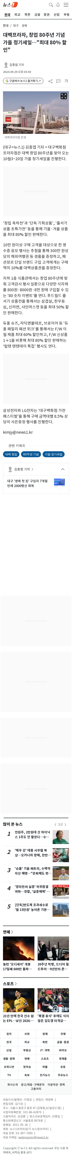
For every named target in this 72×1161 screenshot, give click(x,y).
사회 (27, 1034)
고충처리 (36, 1089)
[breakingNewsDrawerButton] (58, 4)
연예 (6, 932)
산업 (9, 1050)
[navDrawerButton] (66, 4)
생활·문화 (9, 1059)
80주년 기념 (31, 454)
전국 (6, 26)
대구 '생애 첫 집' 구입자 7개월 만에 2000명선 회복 (27, 483)
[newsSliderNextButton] (65, 824)
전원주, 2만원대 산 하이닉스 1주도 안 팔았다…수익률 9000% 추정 (32, 837)
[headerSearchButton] (51, 4)
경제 (45, 1034)
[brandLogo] (10, 4)
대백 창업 (11, 454)
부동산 (27, 1050)
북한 (45, 1042)
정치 (9, 1034)
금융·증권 (63, 1042)
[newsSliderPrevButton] (55, 824)
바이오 (63, 1050)
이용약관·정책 (56, 1084)
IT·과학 (45, 1050)
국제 (63, 1034)
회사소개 (12, 1084)
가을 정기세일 (53, 454)
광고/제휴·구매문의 (32, 1084)
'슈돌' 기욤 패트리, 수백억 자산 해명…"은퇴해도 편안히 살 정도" (33, 873)
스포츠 (8, 983)
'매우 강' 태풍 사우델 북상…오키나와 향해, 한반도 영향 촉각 (33, 855)
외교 (27, 1042)
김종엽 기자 (16, 65)
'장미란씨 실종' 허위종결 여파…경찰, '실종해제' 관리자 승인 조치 (32, 892)
